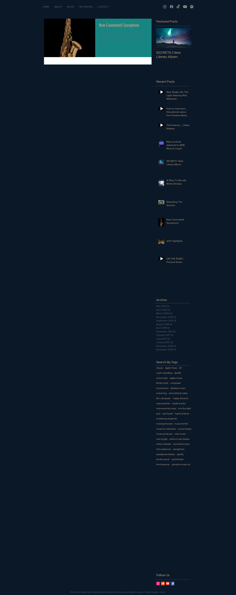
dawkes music (177, 388)
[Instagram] (165, 7)
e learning (161, 393)
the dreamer (163, 464)
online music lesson (179, 439)
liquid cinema (182, 414)
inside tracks (178, 403)
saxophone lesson (165, 454)
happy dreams (180, 398)
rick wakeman (163, 449)
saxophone (178, 449)
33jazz (159, 368)
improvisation (163, 403)
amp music (162, 378)
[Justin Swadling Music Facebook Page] (172, 583)
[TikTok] (178, 7)
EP (180, 368)
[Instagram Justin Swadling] (158, 583)
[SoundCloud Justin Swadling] (163, 583)
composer (175, 383)
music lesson (185, 429)
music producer (164, 434)
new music (180, 434)
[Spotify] (192, 7)
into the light (184, 408)
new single (161, 439)
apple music (176, 378)
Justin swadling (164, 373)
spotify (180, 454)
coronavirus (162, 388)
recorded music (181, 444)
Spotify (177, 373)
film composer (163, 398)
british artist (162, 383)
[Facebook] (171, 7)
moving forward (164, 424)
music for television (166, 429)
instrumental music (166, 408)
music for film (181, 424)
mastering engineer (166, 419)
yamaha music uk (181, 464)
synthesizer (178, 459)
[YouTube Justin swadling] (168, 583)
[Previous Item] (161, 38)
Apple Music (171, 368)
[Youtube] (185, 7)
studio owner (163, 459)
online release (163, 444)
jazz (158, 414)
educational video (178, 393)
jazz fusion (167, 414)
